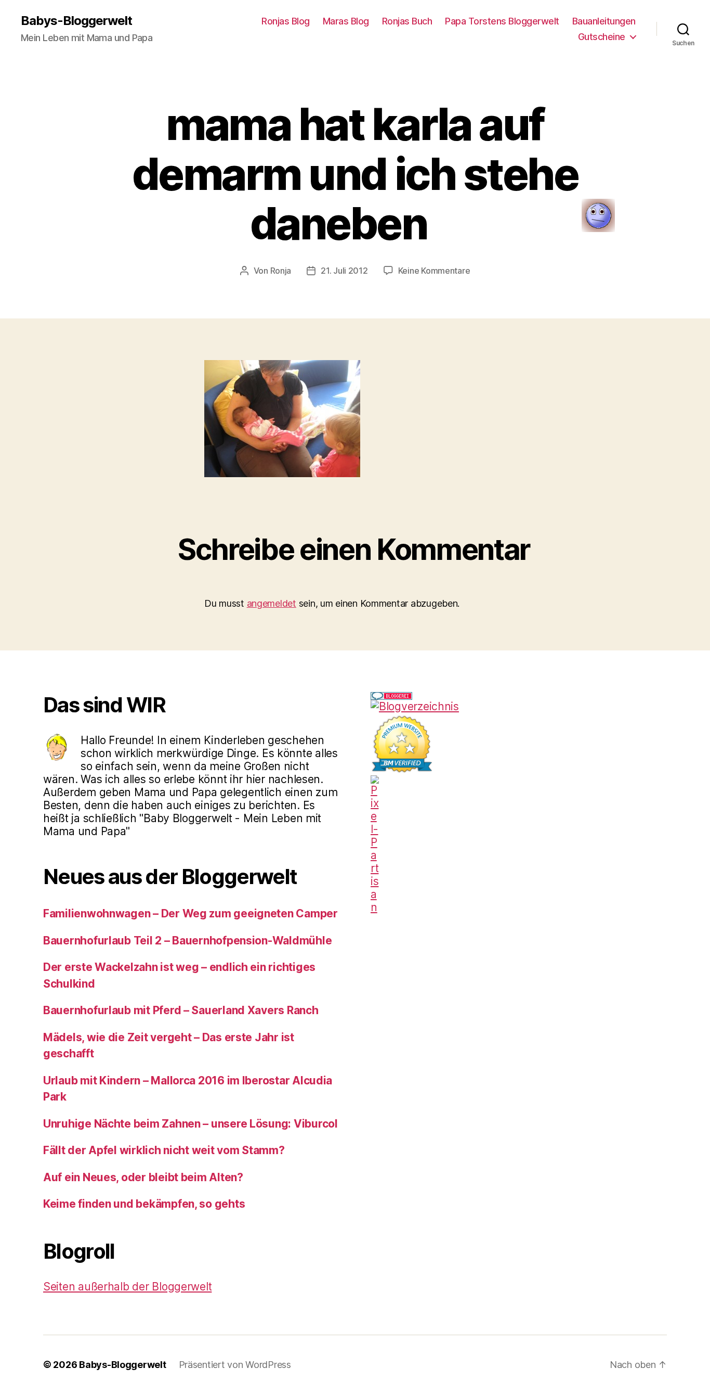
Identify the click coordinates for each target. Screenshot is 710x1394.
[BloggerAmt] (519, 706)
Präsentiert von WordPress (235, 1364)
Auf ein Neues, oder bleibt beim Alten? (143, 1177)
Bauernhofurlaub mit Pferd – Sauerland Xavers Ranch (181, 1010)
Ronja (281, 270)
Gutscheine (601, 36)
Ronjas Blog (285, 21)
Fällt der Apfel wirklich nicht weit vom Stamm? (164, 1150)
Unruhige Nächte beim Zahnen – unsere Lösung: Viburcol (190, 1123)
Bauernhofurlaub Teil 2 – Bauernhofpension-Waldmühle (187, 940)
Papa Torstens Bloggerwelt (502, 21)
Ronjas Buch (407, 21)
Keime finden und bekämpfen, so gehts (144, 1203)
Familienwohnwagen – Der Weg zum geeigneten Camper (190, 913)
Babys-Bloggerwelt (76, 21)
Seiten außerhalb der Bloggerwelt (127, 1286)
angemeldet (271, 603)
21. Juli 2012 (344, 270)
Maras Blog (346, 21)
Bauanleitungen (604, 21)
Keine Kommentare (434, 270)
